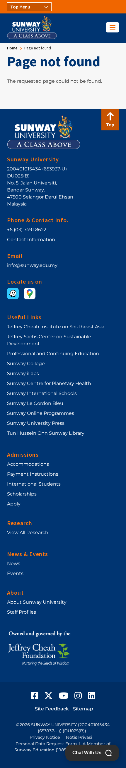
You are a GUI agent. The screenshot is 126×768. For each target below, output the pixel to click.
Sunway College (26, 363)
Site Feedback (52, 709)
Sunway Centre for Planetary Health (49, 383)
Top (110, 124)
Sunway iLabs (23, 373)
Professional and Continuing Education (53, 353)
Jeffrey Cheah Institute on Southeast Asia (55, 326)
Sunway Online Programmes (40, 413)
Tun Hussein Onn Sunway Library (45, 433)
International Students (34, 484)
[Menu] (112, 27)
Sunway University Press (35, 423)
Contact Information (31, 239)
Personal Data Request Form (46, 743)
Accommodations (28, 464)
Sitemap (83, 709)
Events (15, 573)
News (13, 563)
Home (12, 48)
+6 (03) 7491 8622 (26, 229)
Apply (14, 504)
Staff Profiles (21, 612)
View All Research (27, 532)
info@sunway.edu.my (32, 265)
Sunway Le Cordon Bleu (35, 403)
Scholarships (22, 494)
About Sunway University (37, 602)
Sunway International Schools (42, 393)
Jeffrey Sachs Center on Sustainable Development (49, 340)
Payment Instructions (32, 474)
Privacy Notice (45, 737)
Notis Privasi (79, 737)
